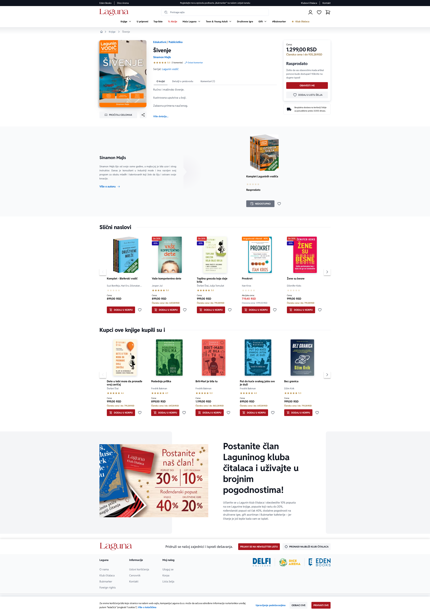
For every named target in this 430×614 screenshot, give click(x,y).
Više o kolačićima (147, 607)
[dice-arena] (289, 562)
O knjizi (161, 81)
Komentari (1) (208, 81)
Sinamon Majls (162, 57)
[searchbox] (215, 12)
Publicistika (176, 42)
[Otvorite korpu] (328, 12)
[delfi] (262, 562)
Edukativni (159, 42)
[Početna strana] (114, 12)
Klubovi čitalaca (309, 3)
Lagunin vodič (170, 69)
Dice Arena (123, 3)
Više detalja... (160, 116)
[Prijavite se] (310, 12)
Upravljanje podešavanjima (271, 605)
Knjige (112, 31)
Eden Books (105, 3)
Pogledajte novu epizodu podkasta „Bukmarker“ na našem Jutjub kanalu (215, 3)
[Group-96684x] (320, 562)
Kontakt (326, 3)
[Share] (143, 115)
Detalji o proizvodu (182, 81)
